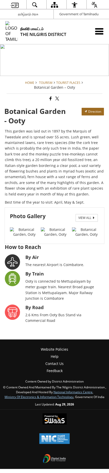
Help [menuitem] (55, 356)
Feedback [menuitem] (55, 370)
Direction (94, 111)
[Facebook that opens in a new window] (50, 99)
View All (85, 218)
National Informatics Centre (73, 392)
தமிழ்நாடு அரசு (28, 14)
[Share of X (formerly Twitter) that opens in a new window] (57, 99)
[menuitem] (15, 4)
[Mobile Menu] (99, 31)
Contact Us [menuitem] (54, 363)
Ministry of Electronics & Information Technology (39, 397)
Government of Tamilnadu (79, 14)
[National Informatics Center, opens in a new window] (54, 439)
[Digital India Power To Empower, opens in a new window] (54, 459)
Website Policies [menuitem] (54, 349)
